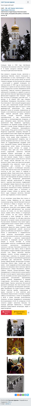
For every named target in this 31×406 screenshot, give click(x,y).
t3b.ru (10, 402)
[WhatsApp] (23, 395)
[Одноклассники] (18, 395)
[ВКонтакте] (16, 395)
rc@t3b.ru (8, 404)
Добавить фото (7, 312)
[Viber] (21, 395)
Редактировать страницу (20, 312)
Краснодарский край (7, 5)
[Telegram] (25, 395)
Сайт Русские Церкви (8, 2)
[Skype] (28, 395)
